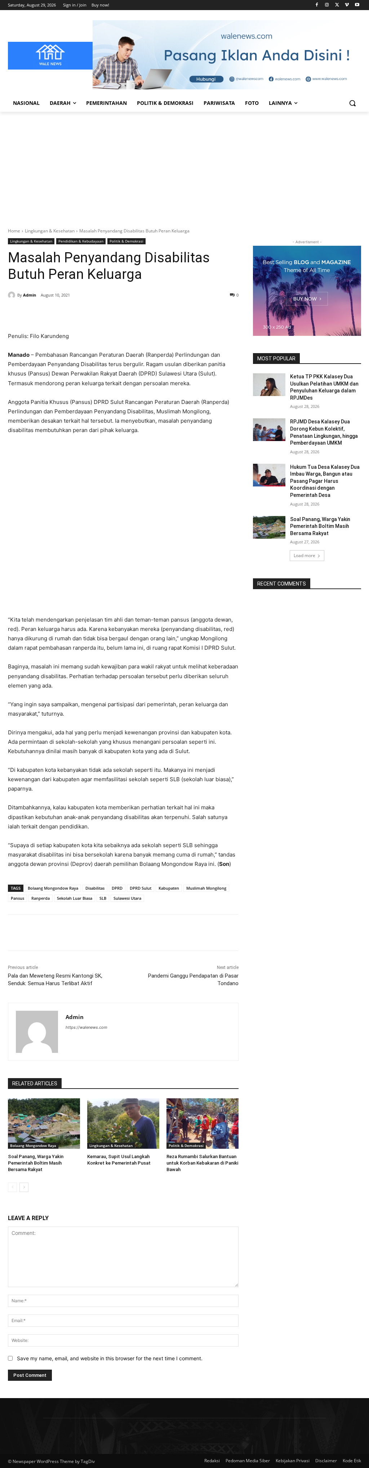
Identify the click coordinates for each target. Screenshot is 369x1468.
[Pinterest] (91, 313)
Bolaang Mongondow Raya (53, 888)
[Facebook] (317, 5)
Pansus (17, 898)
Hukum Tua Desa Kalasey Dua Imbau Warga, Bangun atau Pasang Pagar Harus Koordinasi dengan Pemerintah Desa (325, 481)
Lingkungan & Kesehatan (50, 231)
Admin (29, 295)
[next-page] (23, 1187)
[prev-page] (12, 1187)
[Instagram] (327, 5)
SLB (102, 898)
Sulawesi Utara (127, 898)
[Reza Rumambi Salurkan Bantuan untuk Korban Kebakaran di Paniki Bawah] (202, 1123)
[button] (352, 103)
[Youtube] (357, 5)
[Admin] (12, 295)
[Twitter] (337, 5)
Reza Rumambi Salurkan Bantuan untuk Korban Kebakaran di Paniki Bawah (202, 1163)
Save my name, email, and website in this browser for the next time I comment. (110, 1358)
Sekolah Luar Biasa (74, 898)
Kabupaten (169, 888)
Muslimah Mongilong (206, 888)
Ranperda (40, 898)
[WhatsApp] (107, 313)
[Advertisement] (184, 165)
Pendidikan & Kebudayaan (80, 241)
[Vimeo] (347, 5)
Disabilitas (95, 888)
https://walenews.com (86, 1027)
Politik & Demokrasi (126, 241)
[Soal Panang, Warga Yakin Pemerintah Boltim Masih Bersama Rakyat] (44, 1123)
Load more (304, 555)
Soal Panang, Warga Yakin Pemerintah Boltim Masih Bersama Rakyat (35, 1163)
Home (14, 231)
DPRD (117, 888)
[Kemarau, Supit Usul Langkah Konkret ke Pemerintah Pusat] (123, 1123)
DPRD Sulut (140, 888)
